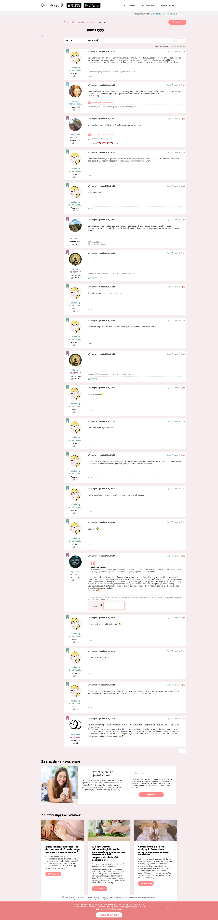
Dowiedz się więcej (114, 909)
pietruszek (75, 734)
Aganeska (75, 572)
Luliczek (75, 101)
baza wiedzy (148, 5)
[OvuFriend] (52, 7)
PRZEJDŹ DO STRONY (109, 915)
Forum (66, 22)
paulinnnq (75, 67)
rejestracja (158, 14)
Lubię (176, 51)
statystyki (129, 5)
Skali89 (75, 235)
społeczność (167, 5)
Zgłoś (183, 51)
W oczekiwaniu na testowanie (84, 22)
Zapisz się (151, 794)
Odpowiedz (177, 22)
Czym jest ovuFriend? (141, 14)
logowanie (172, 14)
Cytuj (169, 51)
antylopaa (75, 135)
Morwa (75, 269)
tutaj (140, 787)
